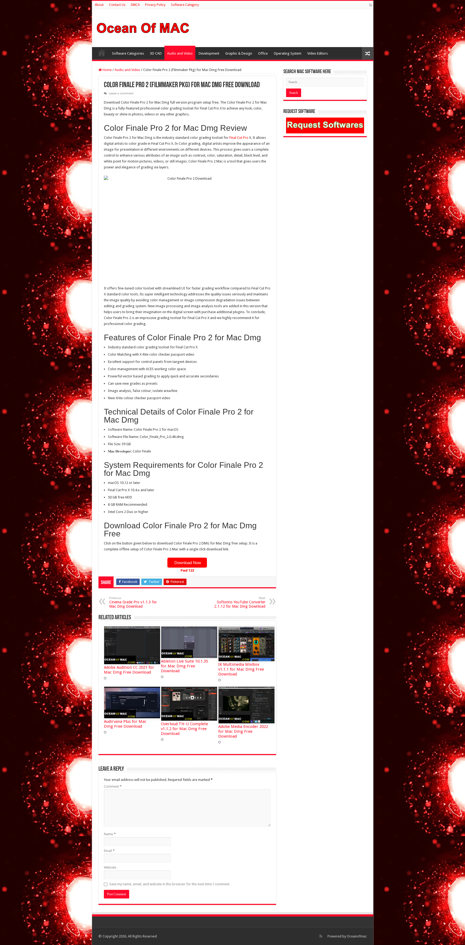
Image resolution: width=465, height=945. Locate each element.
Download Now (187, 562)
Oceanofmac (357, 936)
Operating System (287, 53)
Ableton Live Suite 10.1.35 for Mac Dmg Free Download (184, 666)
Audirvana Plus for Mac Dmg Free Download (125, 724)
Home (102, 52)
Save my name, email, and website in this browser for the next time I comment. (169, 884)
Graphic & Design (238, 53)
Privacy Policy (155, 5)
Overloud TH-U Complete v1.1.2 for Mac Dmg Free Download (184, 728)
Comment (113, 786)
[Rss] (371, 5)
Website (110, 867)
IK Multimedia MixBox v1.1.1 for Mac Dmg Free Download (241, 669)
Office (263, 53)
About (99, 5)
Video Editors (317, 53)
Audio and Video (180, 53)
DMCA (135, 5)
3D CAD (156, 53)
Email (109, 851)
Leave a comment (121, 93)
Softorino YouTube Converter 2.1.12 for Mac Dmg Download (239, 602)
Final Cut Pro (238, 138)
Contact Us (117, 5)
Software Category (185, 5)
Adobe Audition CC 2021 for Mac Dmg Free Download (129, 670)
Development (209, 53)
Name (110, 834)
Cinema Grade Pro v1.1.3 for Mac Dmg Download (133, 602)
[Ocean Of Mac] (143, 27)
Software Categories (128, 53)
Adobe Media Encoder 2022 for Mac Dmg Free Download (243, 731)
